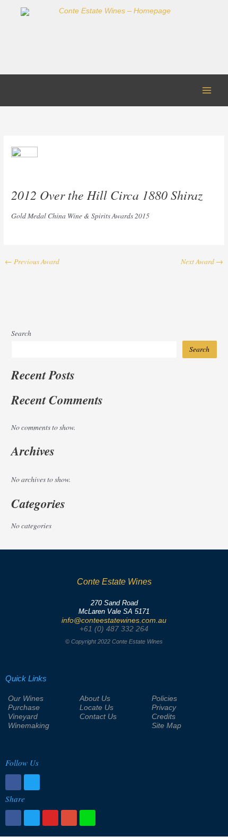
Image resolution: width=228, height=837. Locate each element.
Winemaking (28, 726)
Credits (164, 717)
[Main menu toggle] (207, 90)
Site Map (166, 726)
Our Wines (25, 699)
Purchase (24, 708)
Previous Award (32, 261)
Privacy (164, 708)
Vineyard (23, 717)
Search (21, 333)
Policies (164, 699)
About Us (95, 699)
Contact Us (98, 717)
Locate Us (96, 708)
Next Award (202, 261)
